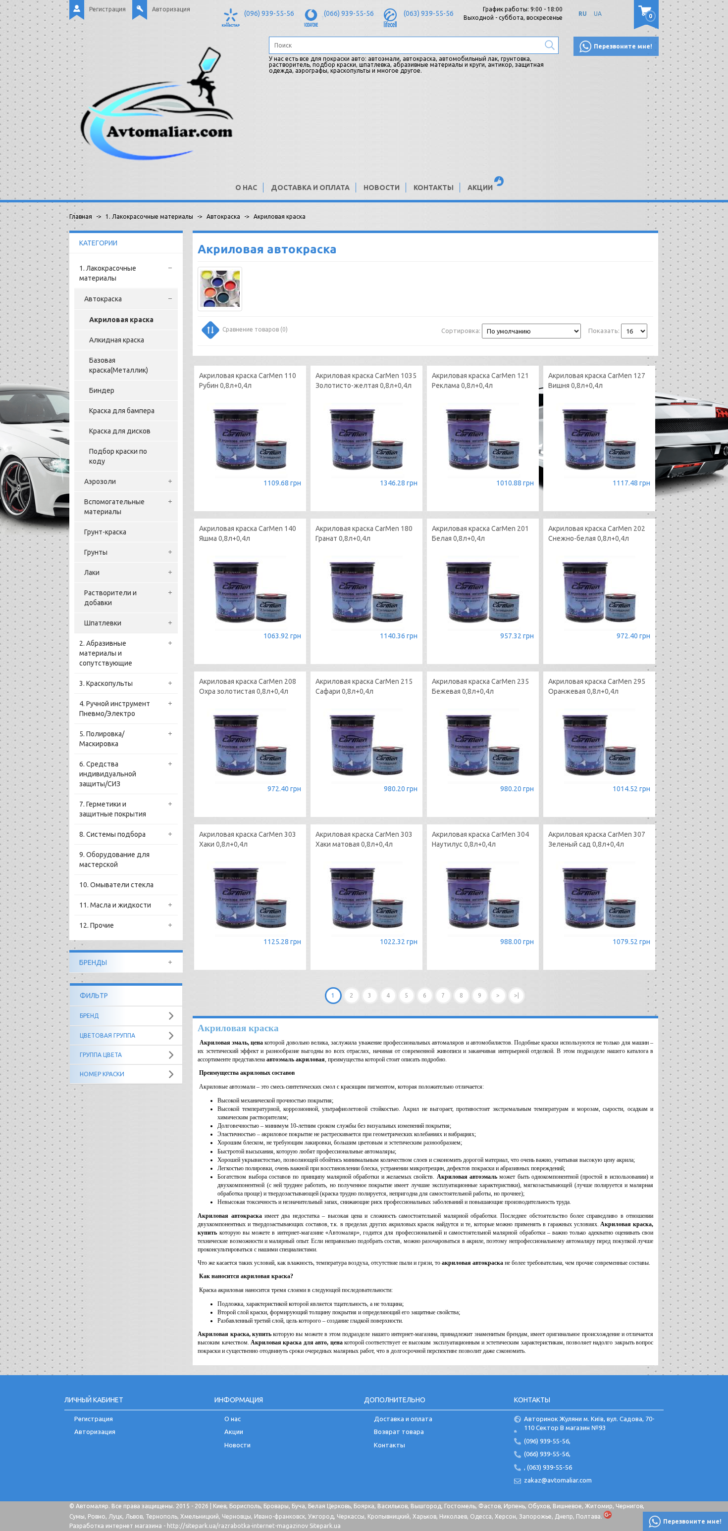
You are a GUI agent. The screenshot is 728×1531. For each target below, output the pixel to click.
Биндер (101, 390)
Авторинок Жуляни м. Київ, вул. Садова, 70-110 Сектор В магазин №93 (589, 1423)
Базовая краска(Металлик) (118, 365)
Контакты (434, 187)
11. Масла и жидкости (115, 905)
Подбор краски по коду (118, 456)
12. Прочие (96, 925)
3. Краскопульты (106, 683)
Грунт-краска (105, 532)
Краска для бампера (122, 411)
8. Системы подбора (112, 834)
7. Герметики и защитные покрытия (112, 809)
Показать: (604, 330)
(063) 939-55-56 (429, 13)
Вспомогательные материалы (114, 507)
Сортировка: (460, 330)
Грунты (95, 552)
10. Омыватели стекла (116, 885)
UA (598, 13)
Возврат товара (399, 1431)
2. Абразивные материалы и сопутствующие (105, 653)
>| (516, 995)
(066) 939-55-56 (349, 13)
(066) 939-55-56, (547, 1453)
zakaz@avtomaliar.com (558, 1480)
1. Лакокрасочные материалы (107, 273)
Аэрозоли (100, 481)
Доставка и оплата (310, 187)
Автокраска (103, 299)
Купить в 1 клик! (250, 484)
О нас (246, 187)
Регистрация (107, 9)
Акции (480, 187)
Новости (382, 187)
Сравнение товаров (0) (255, 329)
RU (582, 13)
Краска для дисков (120, 431)
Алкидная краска (116, 340)
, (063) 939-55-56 (548, 1467)
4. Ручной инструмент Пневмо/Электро (114, 709)
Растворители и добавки (110, 598)
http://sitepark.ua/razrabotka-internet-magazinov (237, 1526)
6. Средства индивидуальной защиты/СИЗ (107, 774)
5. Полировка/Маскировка (101, 739)
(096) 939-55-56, (547, 1440)
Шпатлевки (102, 623)
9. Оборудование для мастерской (114, 859)
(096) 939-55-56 (269, 13)
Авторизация (171, 9)
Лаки (92, 572)
